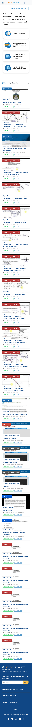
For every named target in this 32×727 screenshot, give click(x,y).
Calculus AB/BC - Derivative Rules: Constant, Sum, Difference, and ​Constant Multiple (14, 270)
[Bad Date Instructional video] (16, 488)
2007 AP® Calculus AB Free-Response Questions (15, 629)
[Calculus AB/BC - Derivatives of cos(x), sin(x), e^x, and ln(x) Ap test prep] (16, 238)
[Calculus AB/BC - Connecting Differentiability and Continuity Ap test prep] (16, 310)
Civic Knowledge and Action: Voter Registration (14, 149)
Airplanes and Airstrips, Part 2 (13, 102)
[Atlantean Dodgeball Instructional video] (16, 464)
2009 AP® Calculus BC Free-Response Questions (15, 557)
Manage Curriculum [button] (10, 702)
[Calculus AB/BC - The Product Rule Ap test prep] (16, 214)
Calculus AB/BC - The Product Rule (14, 222)
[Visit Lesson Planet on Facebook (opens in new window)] (8, 719)
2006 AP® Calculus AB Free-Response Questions (15, 653)
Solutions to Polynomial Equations (15, 414)
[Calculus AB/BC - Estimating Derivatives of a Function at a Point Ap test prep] (16, 334)
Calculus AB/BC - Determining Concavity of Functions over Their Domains (14, 126)
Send (25, 682)
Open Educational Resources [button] (13, 689)
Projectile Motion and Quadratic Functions (14, 533)
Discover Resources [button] (9, 696)
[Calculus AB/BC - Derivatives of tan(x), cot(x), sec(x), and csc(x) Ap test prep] (16, 166)
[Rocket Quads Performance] (16, 512)
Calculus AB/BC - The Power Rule (14, 294)
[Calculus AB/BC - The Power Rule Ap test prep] (16, 286)
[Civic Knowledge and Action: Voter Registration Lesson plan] (16, 152)
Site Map (6, 714)
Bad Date (6, 486)
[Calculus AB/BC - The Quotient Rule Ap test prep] (16, 190)
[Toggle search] (24, 2)
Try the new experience (20, 8)
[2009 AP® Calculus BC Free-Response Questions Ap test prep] (16, 560)
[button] (28, 2)
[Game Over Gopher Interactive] (16, 440)
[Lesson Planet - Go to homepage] (11, 2)
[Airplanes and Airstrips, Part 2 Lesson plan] (16, 104)
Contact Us (16, 709)
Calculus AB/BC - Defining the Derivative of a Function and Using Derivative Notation (15, 366)
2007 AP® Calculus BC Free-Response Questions (15, 581)
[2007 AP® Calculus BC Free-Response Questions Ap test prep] (16, 584)
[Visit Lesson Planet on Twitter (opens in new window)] (12, 719)
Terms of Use (24, 714)
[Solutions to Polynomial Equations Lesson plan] (16, 417)
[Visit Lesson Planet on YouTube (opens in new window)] (20, 719)
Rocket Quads (7, 510)
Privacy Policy (15, 714)
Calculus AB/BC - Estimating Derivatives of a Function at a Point (15, 341)
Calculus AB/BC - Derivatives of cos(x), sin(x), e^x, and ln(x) (16, 245)
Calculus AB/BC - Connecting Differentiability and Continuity (14, 317)
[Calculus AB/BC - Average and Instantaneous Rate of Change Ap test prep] (16, 382)
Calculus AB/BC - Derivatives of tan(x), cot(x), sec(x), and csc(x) (16, 173)
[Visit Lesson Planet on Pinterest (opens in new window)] (23, 719)
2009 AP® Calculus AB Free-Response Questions (15, 605)
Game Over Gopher (9, 438)
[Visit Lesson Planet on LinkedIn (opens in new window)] (16, 719)
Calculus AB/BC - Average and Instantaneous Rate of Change (13, 389)
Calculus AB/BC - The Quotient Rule (15, 198)
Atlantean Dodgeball (10, 462)
